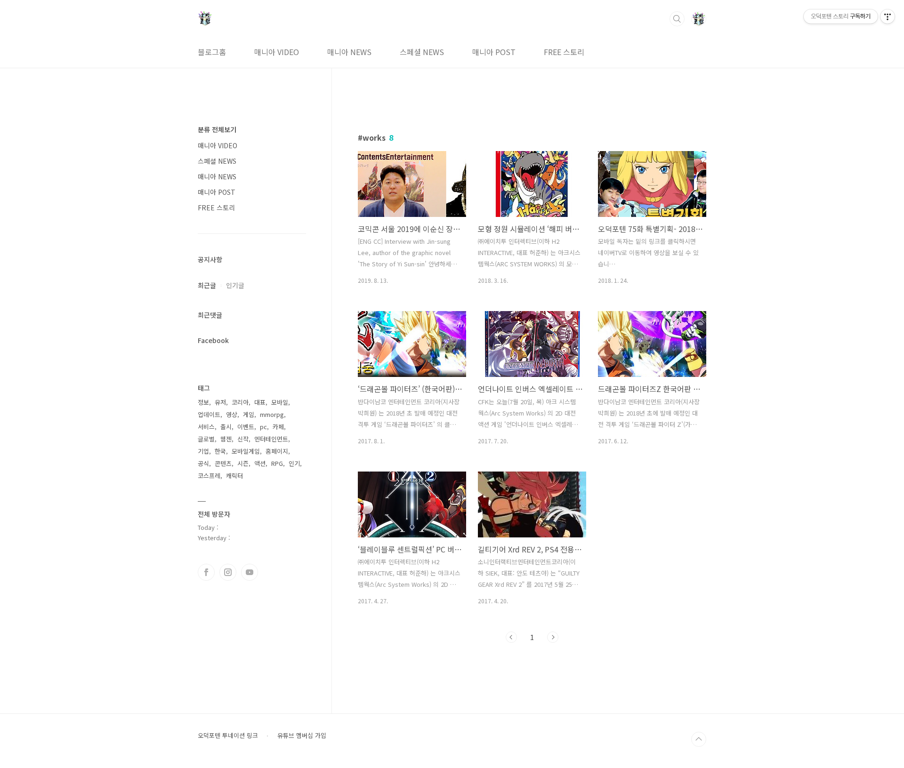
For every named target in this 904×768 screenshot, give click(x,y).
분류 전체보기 (217, 129)
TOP (698, 739)
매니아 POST (494, 51)
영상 (231, 414)
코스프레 (209, 475)
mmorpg (272, 414)
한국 (220, 451)
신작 (243, 438)
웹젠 (226, 438)
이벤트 (245, 426)
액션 (260, 463)
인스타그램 (227, 572)
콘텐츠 (223, 463)
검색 (677, 19)
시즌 (243, 463)
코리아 (240, 402)
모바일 (279, 402)
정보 (203, 402)
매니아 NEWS (349, 51)
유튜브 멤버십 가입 (301, 735)
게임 (248, 414)
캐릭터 (234, 475)
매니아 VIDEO (276, 51)
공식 (203, 463)
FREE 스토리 (564, 51)
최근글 (207, 285)
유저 (220, 402)
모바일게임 (246, 451)
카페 (278, 426)
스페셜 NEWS (422, 51)
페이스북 (206, 572)
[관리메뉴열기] (887, 16)
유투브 (249, 572)
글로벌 (206, 438)
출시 (226, 426)
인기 (294, 463)
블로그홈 (212, 51)
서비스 (206, 426)
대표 (260, 402)
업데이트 (209, 414)
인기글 (235, 285)
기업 (203, 451)
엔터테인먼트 (271, 438)
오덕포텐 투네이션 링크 (228, 735)
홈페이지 (277, 451)
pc (263, 426)
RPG (277, 463)
